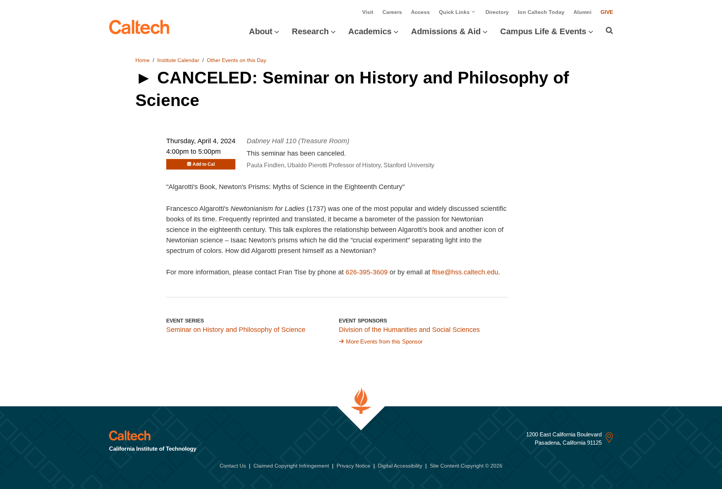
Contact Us (233, 466)
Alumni (582, 12)
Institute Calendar (178, 60)
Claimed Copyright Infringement (291, 466)
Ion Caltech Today (541, 12)
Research (310, 31)
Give (607, 12)
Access (420, 12)
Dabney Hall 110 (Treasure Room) (298, 141)
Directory (497, 12)
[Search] (609, 30)
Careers (392, 12)
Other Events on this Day (236, 60)
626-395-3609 (367, 272)
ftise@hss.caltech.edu (465, 272)
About (260, 31)
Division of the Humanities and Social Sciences (409, 329)
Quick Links (455, 12)
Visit (367, 12)
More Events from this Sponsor (384, 341)
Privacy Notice (353, 466)
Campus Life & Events (543, 31)
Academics (369, 31)
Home (142, 60)
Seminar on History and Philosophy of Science (235, 329)
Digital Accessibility (400, 466)
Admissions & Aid (446, 31)
